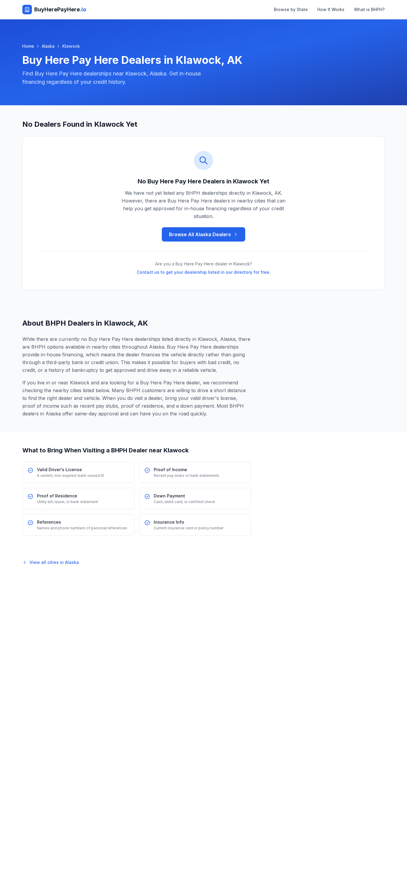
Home (28, 46)
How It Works (330, 9)
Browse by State (291, 9)
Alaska (48, 46)
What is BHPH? (369, 9)
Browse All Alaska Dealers (200, 234)
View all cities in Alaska (54, 562)
